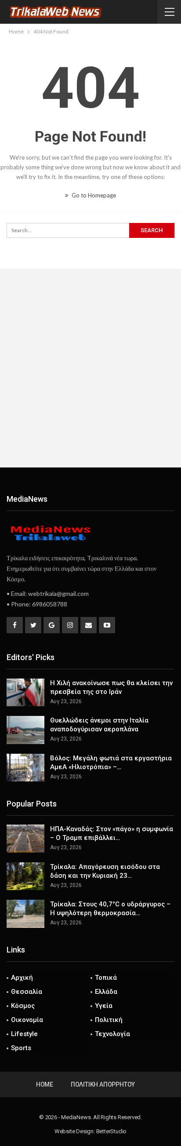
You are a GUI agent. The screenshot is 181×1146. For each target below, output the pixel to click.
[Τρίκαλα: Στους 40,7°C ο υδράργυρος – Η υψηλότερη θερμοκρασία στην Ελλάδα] (25, 914)
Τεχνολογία (112, 1034)
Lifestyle (24, 1034)
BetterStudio (111, 1131)
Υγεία (103, 1006)
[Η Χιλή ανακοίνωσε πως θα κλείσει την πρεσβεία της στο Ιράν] (25, 693)
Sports (21, 1048)
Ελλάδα (106, 992)
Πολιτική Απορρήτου (103, 1084)
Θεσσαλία (26, 992)
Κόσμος (23, 1006)
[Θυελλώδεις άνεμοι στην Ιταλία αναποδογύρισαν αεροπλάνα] (25, 730)
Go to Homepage (93, 195)
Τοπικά (106, 978)
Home (44, 1084)
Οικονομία (27, 1020)
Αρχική (22, 978)
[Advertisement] (90, 368)
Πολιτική (109, 1020)
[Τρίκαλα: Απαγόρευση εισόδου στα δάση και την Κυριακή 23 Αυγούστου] (25, 876)
